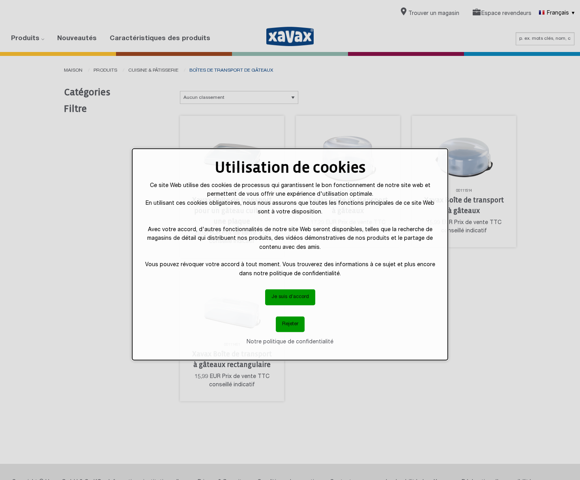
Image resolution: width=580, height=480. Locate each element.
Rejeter (290, 323)
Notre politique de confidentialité (290, 342)
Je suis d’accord (290, 297)
